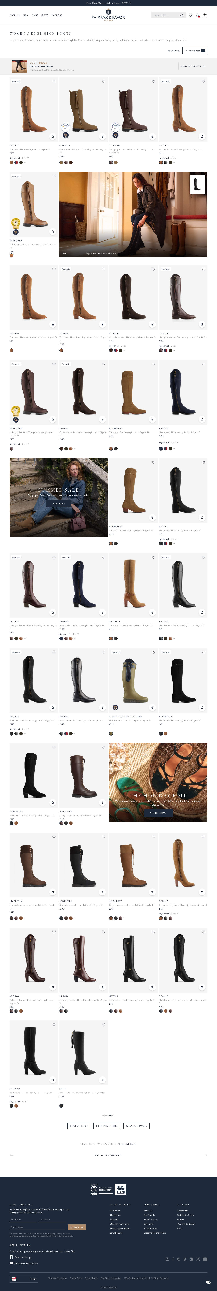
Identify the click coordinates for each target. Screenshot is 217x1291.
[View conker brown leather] (71, 162)
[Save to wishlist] (54, 81)
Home (84, 1144)
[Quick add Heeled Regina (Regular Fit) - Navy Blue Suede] (102, 612)
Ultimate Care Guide (119, 1223)
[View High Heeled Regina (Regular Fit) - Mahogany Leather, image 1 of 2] (34, 960)
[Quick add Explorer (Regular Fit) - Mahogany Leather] (52, 419)
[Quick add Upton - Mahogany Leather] (102, 987)
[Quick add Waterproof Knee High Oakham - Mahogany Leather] (152, 136)
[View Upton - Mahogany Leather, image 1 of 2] (83, 960)
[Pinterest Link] (178, 1259)
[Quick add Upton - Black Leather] (152, 987)
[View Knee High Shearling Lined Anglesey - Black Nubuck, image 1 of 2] (83, 865)
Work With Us (150, 1219)
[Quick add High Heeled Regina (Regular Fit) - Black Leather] (202, 987)
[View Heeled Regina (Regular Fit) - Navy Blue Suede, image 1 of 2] (83, 585)
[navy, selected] (161, 449)
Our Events (115, 1214)
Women (15, 15)
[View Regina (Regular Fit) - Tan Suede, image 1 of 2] (34, 109)
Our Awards (149, 1214)
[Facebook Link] (173, 1259)
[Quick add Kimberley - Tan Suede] (152, 419)
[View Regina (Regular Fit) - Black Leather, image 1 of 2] (83, 680)
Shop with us (120, 1204)
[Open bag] (204, 15)
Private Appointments (120, 1228)
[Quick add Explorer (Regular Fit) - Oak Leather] (52, 231)
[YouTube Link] (205, 1259)
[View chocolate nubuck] (66, 918)
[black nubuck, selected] (61, 918)
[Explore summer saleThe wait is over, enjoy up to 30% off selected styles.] (133, 214)
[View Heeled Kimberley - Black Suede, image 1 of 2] (34, 775)
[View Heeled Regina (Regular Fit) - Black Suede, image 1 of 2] (34, 680)
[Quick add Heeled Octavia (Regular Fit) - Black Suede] (52, 1079)
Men (26, 15)
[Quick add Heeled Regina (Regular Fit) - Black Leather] (202, 612)
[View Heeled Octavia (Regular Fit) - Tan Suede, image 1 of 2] (133, 585)
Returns (180, 1219)
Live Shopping (116, 1232)
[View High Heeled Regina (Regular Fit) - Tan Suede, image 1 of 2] (183, 865)
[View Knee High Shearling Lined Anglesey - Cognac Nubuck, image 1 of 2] (133, 865)
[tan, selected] (11, 162)
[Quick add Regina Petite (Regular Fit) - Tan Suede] (52, 324)
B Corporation (150, 1228)
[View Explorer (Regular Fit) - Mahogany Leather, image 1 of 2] (34, 392)
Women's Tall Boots (107, 1144)
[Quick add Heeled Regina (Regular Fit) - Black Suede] (52, 707)
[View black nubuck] (66, 823)
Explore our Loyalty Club (26, 1263)
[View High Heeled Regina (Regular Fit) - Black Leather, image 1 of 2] (183, 960)
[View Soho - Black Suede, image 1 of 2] (83, 1052)
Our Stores (115, 1210)
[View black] (116, 449)
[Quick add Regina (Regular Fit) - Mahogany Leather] (202, 324)
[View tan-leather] (71, 449)
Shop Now (158, 813)
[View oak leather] (116, 162)
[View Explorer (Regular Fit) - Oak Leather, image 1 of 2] (34, 204)
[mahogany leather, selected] (111, 162)
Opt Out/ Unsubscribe (111, 1278)
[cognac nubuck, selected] (111, 918)
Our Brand (152, 1204)
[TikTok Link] (185, 1259)
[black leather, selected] (161, 638)
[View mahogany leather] (66, 162)
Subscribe (77, 1227)
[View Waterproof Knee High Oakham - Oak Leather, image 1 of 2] (83, 109)
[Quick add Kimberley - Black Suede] (202, 707)
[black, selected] (161, 543)
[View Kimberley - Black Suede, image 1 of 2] (183, 680)
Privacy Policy (50, 1233)
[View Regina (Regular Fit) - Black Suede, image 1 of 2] (183, 490)
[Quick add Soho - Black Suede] (102, 1079)
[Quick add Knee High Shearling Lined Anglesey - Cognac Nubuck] (152, 891)
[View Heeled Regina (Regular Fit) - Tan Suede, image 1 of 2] (183, 109)
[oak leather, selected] (61, 162)
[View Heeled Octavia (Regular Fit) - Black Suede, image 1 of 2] (34, 1052)
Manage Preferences (109, 1287)
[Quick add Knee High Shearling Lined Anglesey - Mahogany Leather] (102, 802)
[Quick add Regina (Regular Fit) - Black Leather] (102, 707)
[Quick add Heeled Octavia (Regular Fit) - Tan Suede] (152, 612)
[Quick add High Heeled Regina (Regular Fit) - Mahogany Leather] (52, 987)
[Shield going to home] (108, 15)
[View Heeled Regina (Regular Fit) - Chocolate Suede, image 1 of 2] (83, 392)
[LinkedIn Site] (191, 1259)
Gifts (44, 15)
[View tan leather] (120, 1011)
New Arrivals (136, 1126)
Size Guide (148, 1223)
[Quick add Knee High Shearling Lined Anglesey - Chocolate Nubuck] (52, 891)
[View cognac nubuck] (71, 823)
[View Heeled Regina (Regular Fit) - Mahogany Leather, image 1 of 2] (34, 585)
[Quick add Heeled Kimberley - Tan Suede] (152, 517)
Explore (57, 15)
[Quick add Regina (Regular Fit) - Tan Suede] (52, 136)
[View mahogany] (66, 638)
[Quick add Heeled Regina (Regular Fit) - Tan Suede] (202, 136)
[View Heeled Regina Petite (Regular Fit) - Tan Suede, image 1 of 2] (83, 297)
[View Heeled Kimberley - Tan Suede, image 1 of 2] (133, 490)
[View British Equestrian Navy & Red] (16, 162)
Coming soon (107, 1126)
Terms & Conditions (57, 1278)
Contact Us (182, 1210)
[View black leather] (166, 162)
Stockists (114, 1219)
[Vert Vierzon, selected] (111, 734)
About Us (148, 1210)
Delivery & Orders (185, 1214)
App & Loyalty (20, 1245)
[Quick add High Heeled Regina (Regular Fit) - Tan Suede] (202, 891)
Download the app (23, 1257)
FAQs (179, 1228)
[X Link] (198, 1259)
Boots (92, 1144)
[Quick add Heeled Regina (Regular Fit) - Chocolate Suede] (102, 419)
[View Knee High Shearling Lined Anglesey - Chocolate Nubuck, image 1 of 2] (34, 865)
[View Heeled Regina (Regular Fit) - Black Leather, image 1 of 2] (183, 585)
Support (183, 1204)
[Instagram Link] (167, 1259)
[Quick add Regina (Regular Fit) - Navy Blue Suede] (202, 419)
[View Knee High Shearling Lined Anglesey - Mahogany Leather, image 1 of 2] (83, 775)
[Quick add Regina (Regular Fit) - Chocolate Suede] (152, 324)
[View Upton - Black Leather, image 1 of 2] (133, 960)
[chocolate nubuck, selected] (11, 918)
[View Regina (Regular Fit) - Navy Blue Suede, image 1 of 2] (183, 392)
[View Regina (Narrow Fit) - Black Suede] (197, 184)
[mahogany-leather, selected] (161, 350)
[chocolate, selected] (111, 350)
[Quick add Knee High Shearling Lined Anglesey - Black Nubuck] (102, 891)
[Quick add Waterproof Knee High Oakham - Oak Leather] (102, 136)
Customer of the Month (155, 1232)
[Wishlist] (190, 15)
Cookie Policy (91, 1278)
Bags (35, 15)
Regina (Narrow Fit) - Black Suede (101, 253)
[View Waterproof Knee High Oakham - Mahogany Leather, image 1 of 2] (133, 109)
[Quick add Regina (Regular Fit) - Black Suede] (202, 517)
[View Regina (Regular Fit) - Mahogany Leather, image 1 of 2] (183, 297)
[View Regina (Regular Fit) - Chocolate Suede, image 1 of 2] (133, 297)
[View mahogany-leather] (170, 918)
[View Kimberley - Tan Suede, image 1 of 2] (133, 392)
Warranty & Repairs (186, 1223)
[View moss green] (21, 162)
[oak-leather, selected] (11, 255)
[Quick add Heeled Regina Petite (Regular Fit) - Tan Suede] (102, 324)
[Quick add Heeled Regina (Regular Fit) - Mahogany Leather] (52, 612)
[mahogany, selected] (11, 638)
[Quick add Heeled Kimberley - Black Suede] (52, 802)
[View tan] (166, 734)
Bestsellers (79, 1126)
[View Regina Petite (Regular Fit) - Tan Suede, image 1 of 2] (34, 297)
